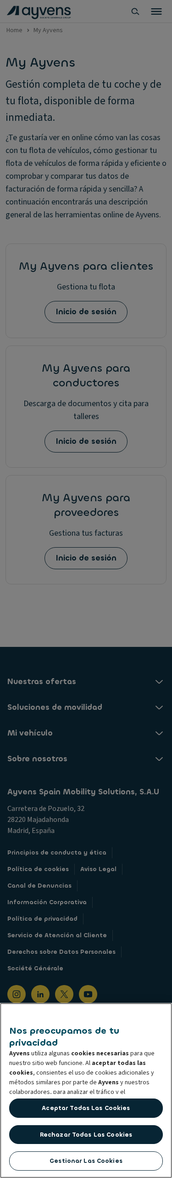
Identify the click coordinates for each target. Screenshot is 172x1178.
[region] (86, 1090)
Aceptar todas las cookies (86, 1108)
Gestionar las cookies (86, 1161)
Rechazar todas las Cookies (86, 1134)
